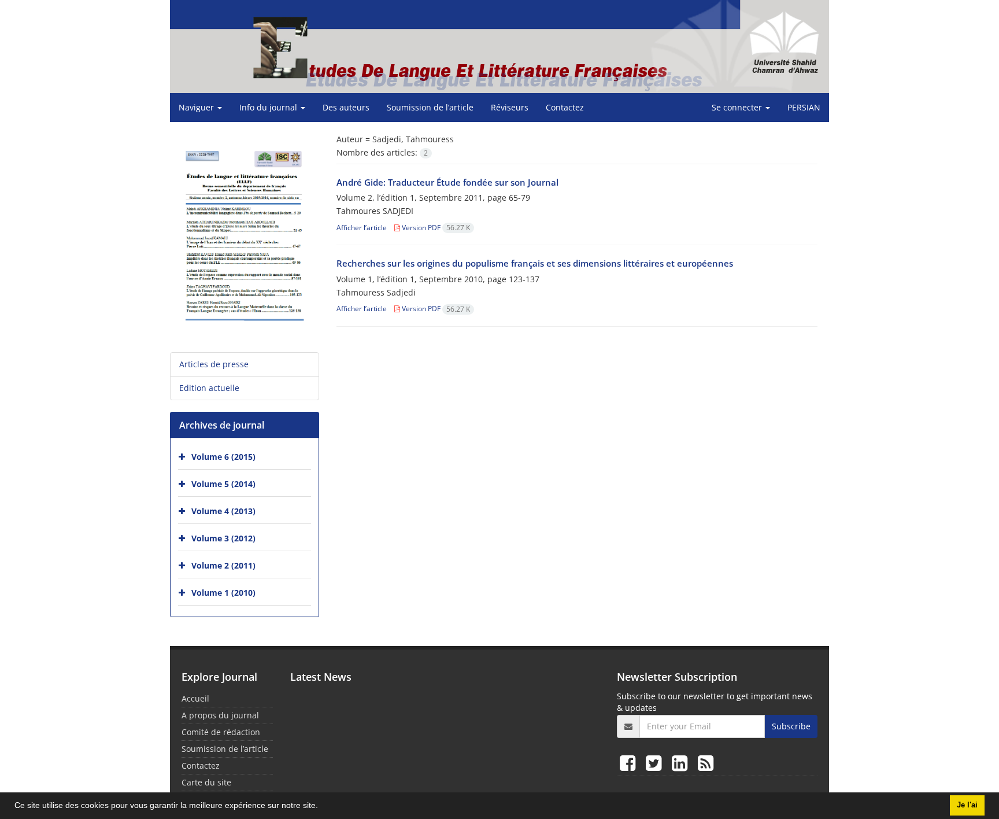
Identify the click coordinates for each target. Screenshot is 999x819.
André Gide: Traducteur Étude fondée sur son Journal (447, 182)
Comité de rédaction (221, 731)
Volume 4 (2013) (223, 511)
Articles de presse (214, 364)
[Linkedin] (682, 762)
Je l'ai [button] (967, 805)
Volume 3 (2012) (223, 538)
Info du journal (269, 107)
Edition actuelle (209, 387)
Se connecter (738, 107)
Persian (803, 107)
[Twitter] (656, 762)
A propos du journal (220, 715)
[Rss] (705, 762)
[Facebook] (630, 762)
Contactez (565, 107)
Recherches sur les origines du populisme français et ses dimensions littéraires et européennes (534, 263)
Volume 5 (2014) (223, 483)
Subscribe (791, 726)
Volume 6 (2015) (223, 456)
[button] (322, 807)
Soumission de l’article (430, 107)
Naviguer (197, 107)
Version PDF (435, 228)
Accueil (195, 698)
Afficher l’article (361, 228)
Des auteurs (346, 107)
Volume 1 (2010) (223, 592)
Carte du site (206, 782)
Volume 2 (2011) (223, 565)
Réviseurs (509, 107)
